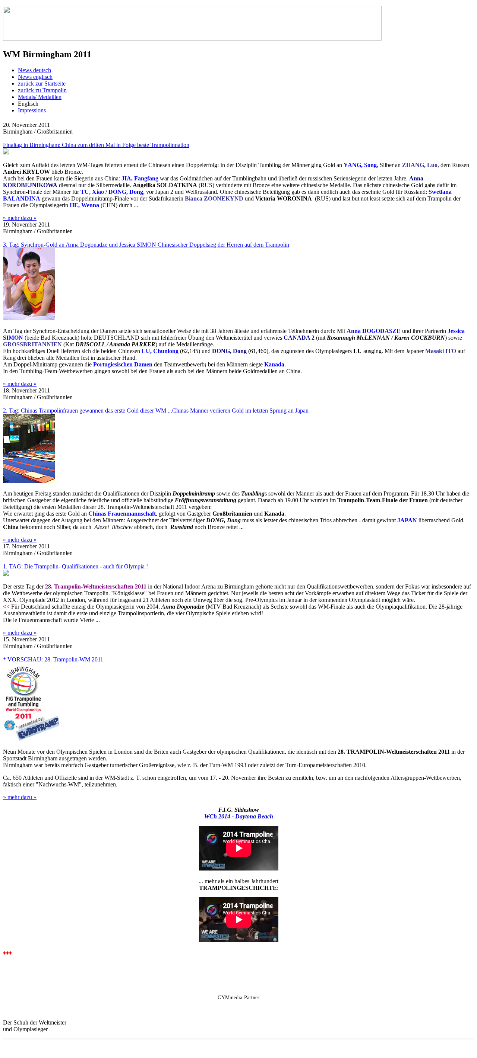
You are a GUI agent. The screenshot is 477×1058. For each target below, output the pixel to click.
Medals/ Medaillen (39, 97)
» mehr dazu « (20, 218)
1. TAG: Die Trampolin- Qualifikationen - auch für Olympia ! (75, 566)
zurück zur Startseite (42, 83)
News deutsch (34, 70)
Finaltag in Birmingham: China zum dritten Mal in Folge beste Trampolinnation (96, 145)
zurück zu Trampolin (42, 90)
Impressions (32, 110)
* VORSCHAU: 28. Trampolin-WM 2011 (53, 659)
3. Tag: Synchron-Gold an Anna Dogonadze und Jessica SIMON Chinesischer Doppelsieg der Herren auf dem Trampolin (146, 244)
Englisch (28, 103)
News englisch (35, 77)
